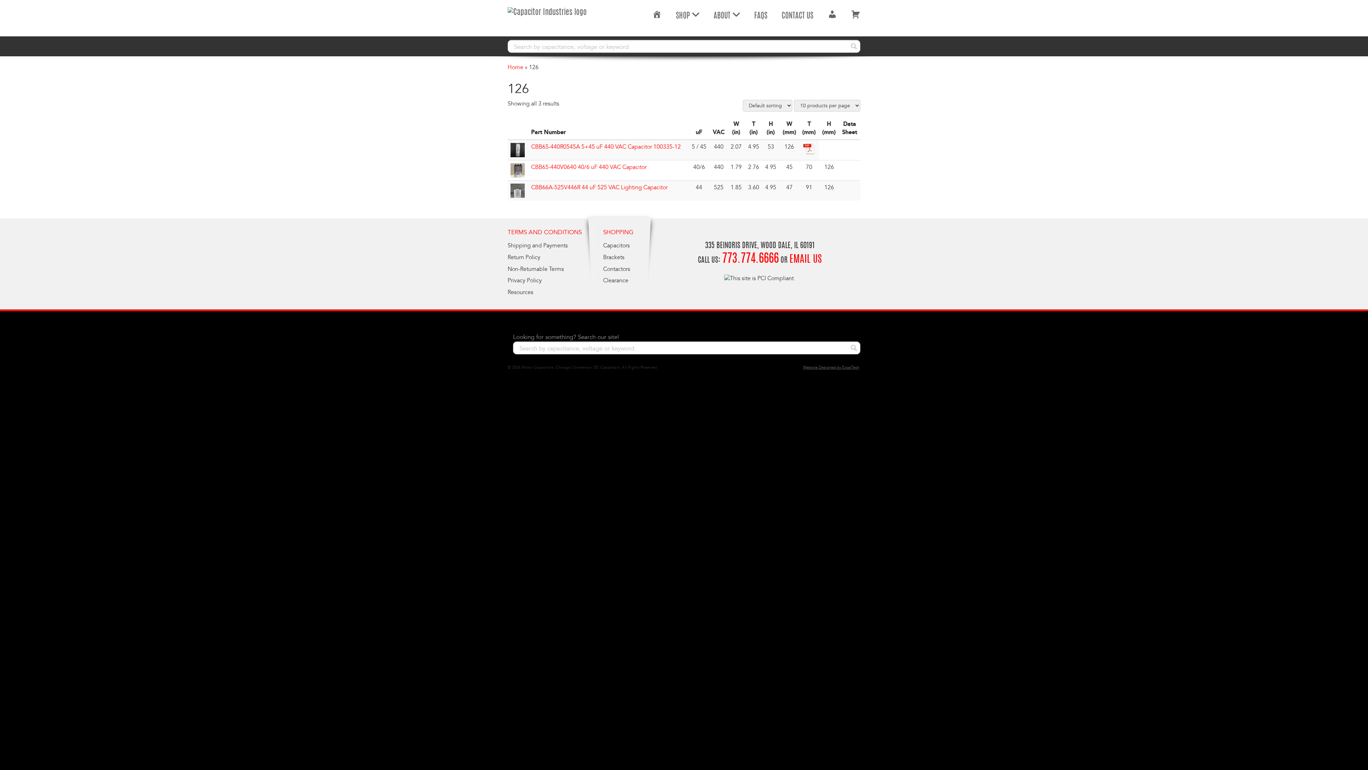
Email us (805, 260)
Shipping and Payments (538, 245)
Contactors (616, 269)
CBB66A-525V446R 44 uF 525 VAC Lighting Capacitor (599, 187)
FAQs (760, 16)
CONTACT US (797, 16)
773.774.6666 (750, 259)
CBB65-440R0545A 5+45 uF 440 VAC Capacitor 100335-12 (606, 146)
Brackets (614, 257)
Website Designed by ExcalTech (831, 367)
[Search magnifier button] (854, 46)
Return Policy (524, 257)
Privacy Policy (525, 280)
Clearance (615, 280)
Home (515, 67)
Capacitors (616, 245)
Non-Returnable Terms (536, 269)
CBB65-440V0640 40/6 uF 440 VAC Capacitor (589, 167)
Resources (520, 292)
